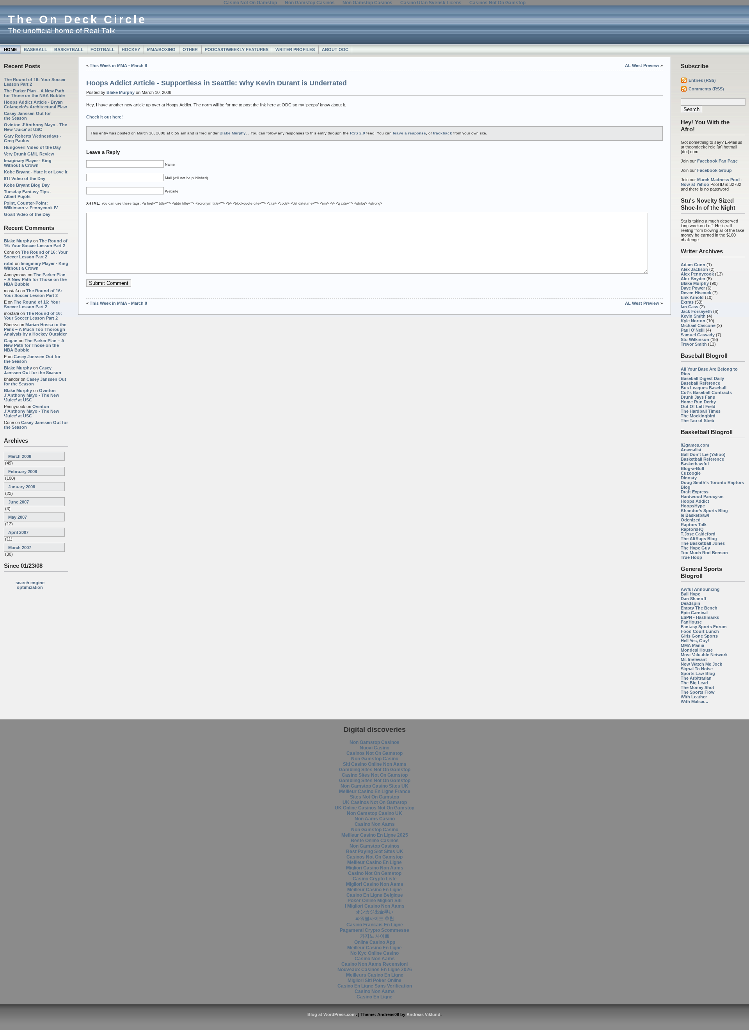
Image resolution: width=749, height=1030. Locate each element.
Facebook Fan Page (717, 161)
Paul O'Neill (693, 330)
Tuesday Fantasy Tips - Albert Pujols (27, 194)
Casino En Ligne (374, 997)
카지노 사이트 (374, 936)
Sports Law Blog (698, 673)
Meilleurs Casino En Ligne (374, 975)
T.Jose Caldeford (698, 534)
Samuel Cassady (698, 334)
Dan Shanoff (693, 598)
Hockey (131, 49)
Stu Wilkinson (695, 339)
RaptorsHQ (692, 529)
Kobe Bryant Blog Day (27, 185)
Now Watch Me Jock (701, 664)
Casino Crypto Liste (375, 879)
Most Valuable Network (704, 654)
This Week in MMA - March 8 (118, 65)
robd (9, 263)
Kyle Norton (693, 320)
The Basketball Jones (703, 543)
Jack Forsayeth (696, 311)
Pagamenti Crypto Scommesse (374, 930)
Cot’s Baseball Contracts (706, 392)
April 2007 (18, 532)
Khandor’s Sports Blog (704, 510)
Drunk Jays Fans (698, 397)
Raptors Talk (693, 524)
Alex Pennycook (697, 274)
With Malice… (694, 701)
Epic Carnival (694, 612)
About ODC (335, 49)
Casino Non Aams (375, 824)
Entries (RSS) (702, 80)
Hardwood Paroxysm (702, 496)
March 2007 (19, 547)
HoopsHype (693, 506)
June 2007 (18, 502)
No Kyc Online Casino (374, 953)
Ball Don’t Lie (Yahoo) (703, 454)
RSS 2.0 (357, 133)
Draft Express (694, 491)
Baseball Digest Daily (702, 378)
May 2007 (17, 517)
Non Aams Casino (375, 819)
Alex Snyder (693, 278)
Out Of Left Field (698, 406)
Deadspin (690, 603)
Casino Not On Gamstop (374, 873)
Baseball (35, 49)
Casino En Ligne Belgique (374, 895)
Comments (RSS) (706, 89)
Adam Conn (693, 264)
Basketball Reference (702, 459)
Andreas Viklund (423, 1014)
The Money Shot (697, 687)
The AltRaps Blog (699, 538)
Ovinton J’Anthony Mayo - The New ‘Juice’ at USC (35, 127)
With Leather (694, 696)
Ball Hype (690, 594)
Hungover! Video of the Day (32, 147)
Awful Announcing (700, 589)
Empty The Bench (699, 608)
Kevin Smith (693, 316)
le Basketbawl (695, 515)
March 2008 (19, 456)
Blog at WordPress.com (331, 1014)
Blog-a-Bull (692, 468)
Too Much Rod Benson (704, 552)
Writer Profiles (295, 49)
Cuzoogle (691, 473)
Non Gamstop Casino (374, 758)
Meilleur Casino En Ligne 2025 (374, 835)
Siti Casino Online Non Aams (374, 764)
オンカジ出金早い (374, 912)
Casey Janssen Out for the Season (32, 370)
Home (10, 49)
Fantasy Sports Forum (704, 626)
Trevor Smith (694, 344)
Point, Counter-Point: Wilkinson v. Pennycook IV (31, 205)
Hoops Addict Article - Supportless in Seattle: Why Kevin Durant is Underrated (216, 83)
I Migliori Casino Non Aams (375, 906)
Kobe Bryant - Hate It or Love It (35, 172)
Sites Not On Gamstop (374, 797)
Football (103, 49)
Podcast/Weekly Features (236, 49)
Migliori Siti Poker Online (374, 980)
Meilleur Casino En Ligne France (374, 791)
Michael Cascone (698, 325)
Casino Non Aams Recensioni (374, 964)
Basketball (68, 49)
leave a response (409, 133)
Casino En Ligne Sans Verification (374, 986)
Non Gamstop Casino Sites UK (374, 786)
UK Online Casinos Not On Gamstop (374, 808)
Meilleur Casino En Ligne (374, 862)
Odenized (691, 520)
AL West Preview (642, 65)
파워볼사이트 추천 (374, 918)
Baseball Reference (700, 383)
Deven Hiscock (696, 292)
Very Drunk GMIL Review (29, 154)
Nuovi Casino (374, 748)
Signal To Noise (697, 668)
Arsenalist (691, 449)
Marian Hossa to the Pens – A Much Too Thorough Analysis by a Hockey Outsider (35, 329)
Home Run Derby (698, 401)
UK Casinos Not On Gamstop (375, 802)
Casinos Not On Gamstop (374, 753)
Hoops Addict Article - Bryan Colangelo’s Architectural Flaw (35, 104)
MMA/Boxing (161, 49)
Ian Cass (689, 306)
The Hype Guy (695, 548)
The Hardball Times (701, 411)
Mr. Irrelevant (694, 659)
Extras (687, 302)
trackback (442, 133)
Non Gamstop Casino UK (374, 813)
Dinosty (689, 477)
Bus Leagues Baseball (703, 387)
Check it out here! (104, 117)
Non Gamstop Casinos (374, 742)
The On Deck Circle (77, 19)
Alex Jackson (694, 269)
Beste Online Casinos (375, 840)
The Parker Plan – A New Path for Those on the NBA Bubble (34, 93)
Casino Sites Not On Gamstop (375, 775)
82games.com (695, 445)
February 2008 (22, 471)
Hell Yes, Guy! (695, 640)
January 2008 (21, 486)
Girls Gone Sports (699, 636)
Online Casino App (374, 942)
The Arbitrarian (696, 678)
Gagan (11, 340)
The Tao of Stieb (697, 420)
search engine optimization (30, 585)
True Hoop (691, 557)
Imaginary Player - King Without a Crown (27, 163)
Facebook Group (714, 170)
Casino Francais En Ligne (374, 925)
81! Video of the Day (24, 178)
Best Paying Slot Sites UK (374, 851)
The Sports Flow (698, 692)
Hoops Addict (695, 501)
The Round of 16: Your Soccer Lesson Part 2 (35, 243)
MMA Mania (692, 645)
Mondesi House (697, 650)
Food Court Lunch (700, 631)
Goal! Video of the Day (27, 214)
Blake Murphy (18, 241)
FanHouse (691, 622)
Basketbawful (695, 463)
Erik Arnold (692, 297)
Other (190, 49)
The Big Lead (694, 682)
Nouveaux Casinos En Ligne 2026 (374, 969)
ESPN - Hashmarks (700, 617)
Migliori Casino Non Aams (374, 868)
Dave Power (693, 288)
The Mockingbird (698, 415)
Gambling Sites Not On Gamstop (374, 769)
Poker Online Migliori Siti (374, 900)
